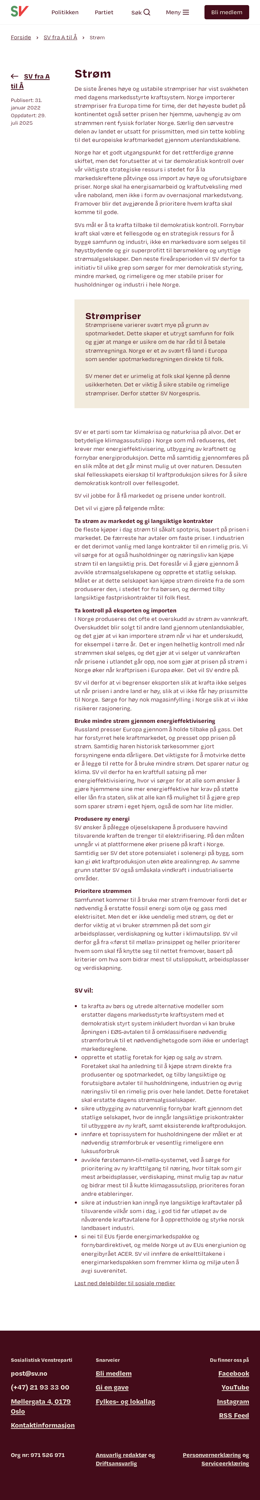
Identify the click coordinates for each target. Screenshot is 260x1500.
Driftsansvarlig (116, 1463)
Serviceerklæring (225, 1463)
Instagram (233, 1401)
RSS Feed (234, 1415)
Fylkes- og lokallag (125, 1401)
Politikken (65, 12)
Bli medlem (226, 12)
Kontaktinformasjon (43, 1425)
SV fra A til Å (60, 37)
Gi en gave (112, 1387)
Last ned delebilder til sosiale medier (124, 1283)
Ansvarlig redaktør (121, 1455)
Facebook (233, 1373)
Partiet (104, 12)
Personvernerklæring (212, 1455)
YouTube (235, 1387)
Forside (21, 37)
